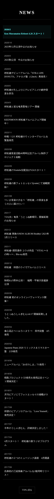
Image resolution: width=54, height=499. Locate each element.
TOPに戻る (27, 490)
